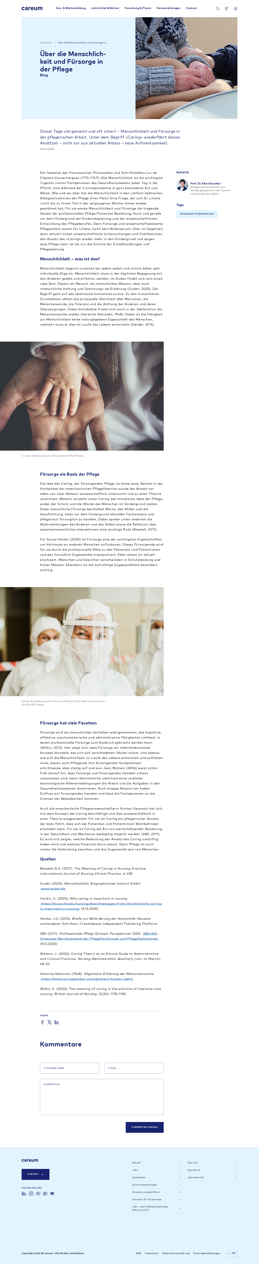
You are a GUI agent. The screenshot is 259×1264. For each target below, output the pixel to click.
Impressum (152, 1253)
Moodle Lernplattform (146, 1192)
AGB (138, 1253)
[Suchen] (217, 8)
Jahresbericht (196, 1177)
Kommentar (52, 1084)
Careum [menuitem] (191, 8)
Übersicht (46, 43)
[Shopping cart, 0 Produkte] (226, 8)
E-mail (112, 1068)
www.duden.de (53, 888)
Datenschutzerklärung (176, 1253)
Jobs (135, 1170)
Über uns (193, 1163)
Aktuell (136, 1163)
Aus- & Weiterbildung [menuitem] (71, 8)
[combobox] (232, 1253)
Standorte (194, 1170)
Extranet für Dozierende (147, 1199)
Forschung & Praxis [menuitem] (138, 8)
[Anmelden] (235, 8)
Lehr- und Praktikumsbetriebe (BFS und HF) (150, 1208)
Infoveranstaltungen (144, 1185)
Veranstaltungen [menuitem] (168, 8)
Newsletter (139, 1177)
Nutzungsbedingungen (206, 1253)
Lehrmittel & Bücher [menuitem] (105, 8)
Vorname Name (54, 1068)
